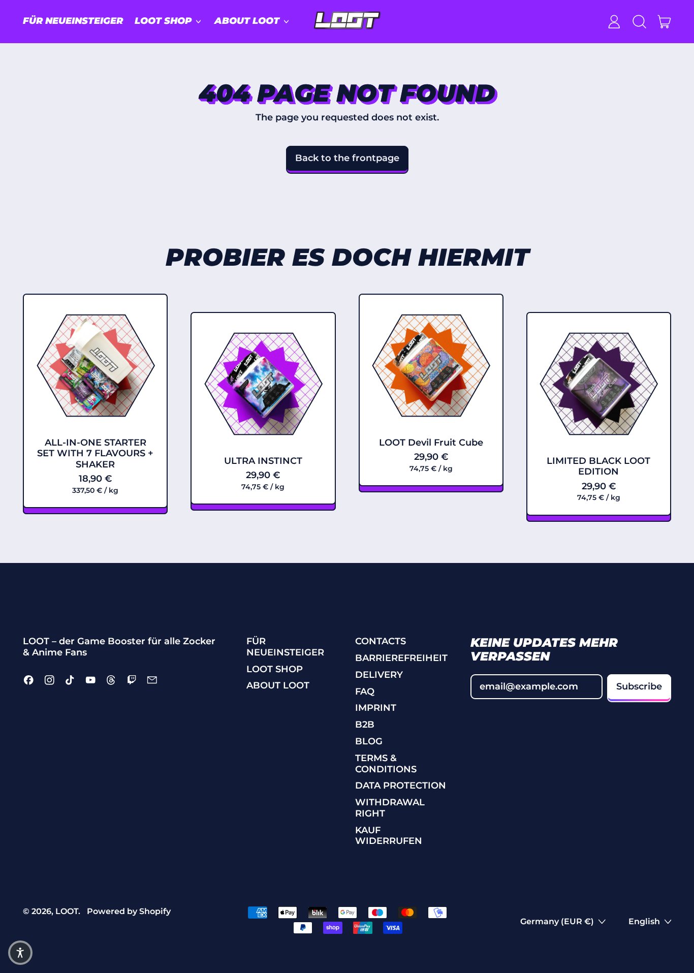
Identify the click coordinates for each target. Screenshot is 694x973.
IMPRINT (375, 707)
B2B (364, 724)
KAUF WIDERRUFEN (388, 836)
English (644, 921)
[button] (639, 21)
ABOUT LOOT (277, 685)
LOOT (66, 911)
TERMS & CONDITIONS (386, 763)
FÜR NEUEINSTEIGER (73, 20)
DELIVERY (379, 674)
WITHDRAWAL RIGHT (390, 808)
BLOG (369, 741)
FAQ (364, 691)
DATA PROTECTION (400, 785)
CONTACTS (380, 641)
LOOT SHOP (274, 669)
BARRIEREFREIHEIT (401, 658)
